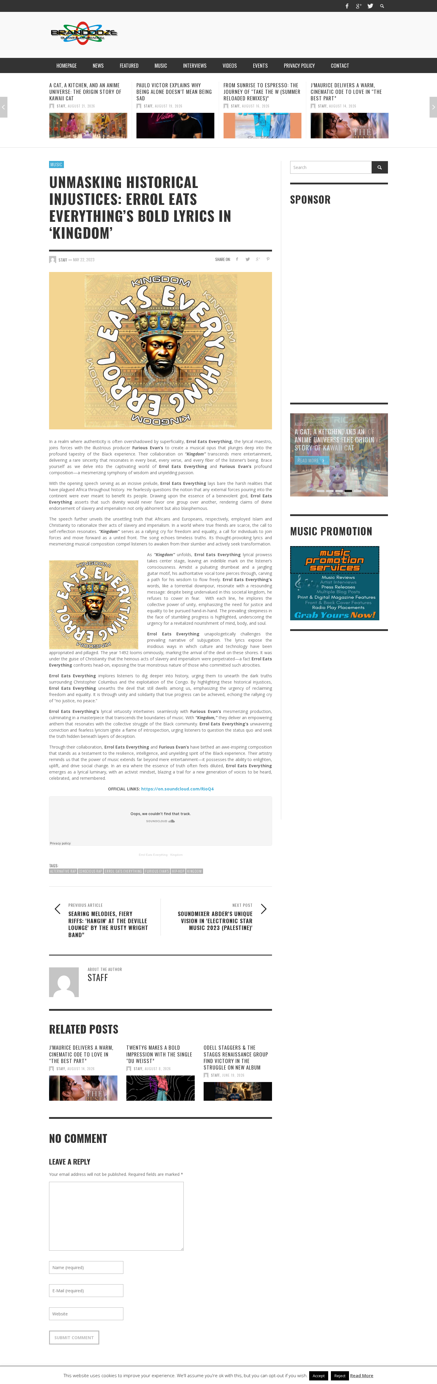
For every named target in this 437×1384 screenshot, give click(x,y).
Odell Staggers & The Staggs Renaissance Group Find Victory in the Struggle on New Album (236, 1057)
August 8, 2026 (158, 1068)
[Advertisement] (280, 34)
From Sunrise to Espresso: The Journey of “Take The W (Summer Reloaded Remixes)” (174, 91)
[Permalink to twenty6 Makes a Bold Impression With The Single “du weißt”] (160, 1088)
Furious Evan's (157, 871)
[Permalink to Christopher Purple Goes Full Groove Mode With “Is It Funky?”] (350, 125)
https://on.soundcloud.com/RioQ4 (177, 789)
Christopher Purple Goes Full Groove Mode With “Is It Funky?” (347, 91)
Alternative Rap (63, 871)
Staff (61, 106)
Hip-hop (178, 871)
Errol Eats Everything (153, 854)
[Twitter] (369, 6)
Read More (361, 1375)
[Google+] (358, 6)
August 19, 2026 (81, 106)
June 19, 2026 (233, 1075)
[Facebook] (347, 6)
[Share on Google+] (258, 259)
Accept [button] (319, 1375)
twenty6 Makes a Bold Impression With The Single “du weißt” (159, 1054)
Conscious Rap (90, 871)
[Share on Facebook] (237, 259)
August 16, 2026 (169, 106)
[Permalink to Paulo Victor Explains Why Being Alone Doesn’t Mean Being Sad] (88, 125)
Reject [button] (339, 1375)
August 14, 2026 (255, 106)
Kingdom (176, 854)
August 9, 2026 (342, 106)
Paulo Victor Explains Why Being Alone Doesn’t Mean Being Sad (87, 91)
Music (56, 164)
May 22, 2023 (84, 259)
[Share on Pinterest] (268, 259)
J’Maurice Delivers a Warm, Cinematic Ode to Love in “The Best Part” (259, 91)
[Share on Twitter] (247, 259)
